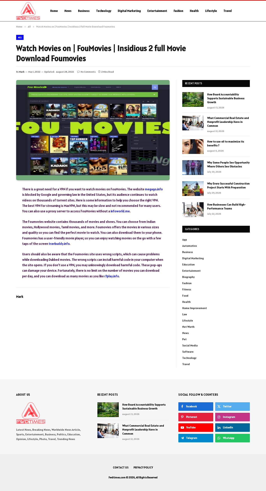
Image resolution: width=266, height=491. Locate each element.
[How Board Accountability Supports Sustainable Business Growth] (193, 99)
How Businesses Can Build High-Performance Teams (226, 206)
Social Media (190, 345)
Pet (184, 339)
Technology (103, 11)
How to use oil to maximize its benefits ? (225, 143)
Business (84, 11)
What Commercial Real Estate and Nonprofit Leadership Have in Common (228, 121)
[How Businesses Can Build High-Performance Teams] (193, 209)
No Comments (88, 71)
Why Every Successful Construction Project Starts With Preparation (228, 185)
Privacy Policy (143, 467)
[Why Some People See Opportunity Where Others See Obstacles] (193, 167)
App (184, 239)
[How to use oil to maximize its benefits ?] (193, 146)
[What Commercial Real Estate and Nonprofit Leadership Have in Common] (193, 123)
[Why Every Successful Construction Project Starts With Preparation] (193, 188)
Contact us (121, 467)
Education (188, 264)
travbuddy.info (59, 244)
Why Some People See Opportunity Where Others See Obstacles (228, 164)
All (20, 37)
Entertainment (157, 11)
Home (54, 11)
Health (194, 11)
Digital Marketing (129, 11)
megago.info (154, 189)
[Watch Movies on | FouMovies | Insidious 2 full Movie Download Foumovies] (93, 130)
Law (184, 314)
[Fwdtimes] (28, 11)
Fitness (186, 289)
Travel (228, 11)
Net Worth (188, 327)
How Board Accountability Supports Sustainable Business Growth (225, 98)
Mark (21, 71)
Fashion (178, 11)
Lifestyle (211, 11)
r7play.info (111, 276)
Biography (188, 277)
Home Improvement (194, 308)
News (67, 11)
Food (185, 295)
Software (188, 351)
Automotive (189, 246)
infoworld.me (120, 211)
